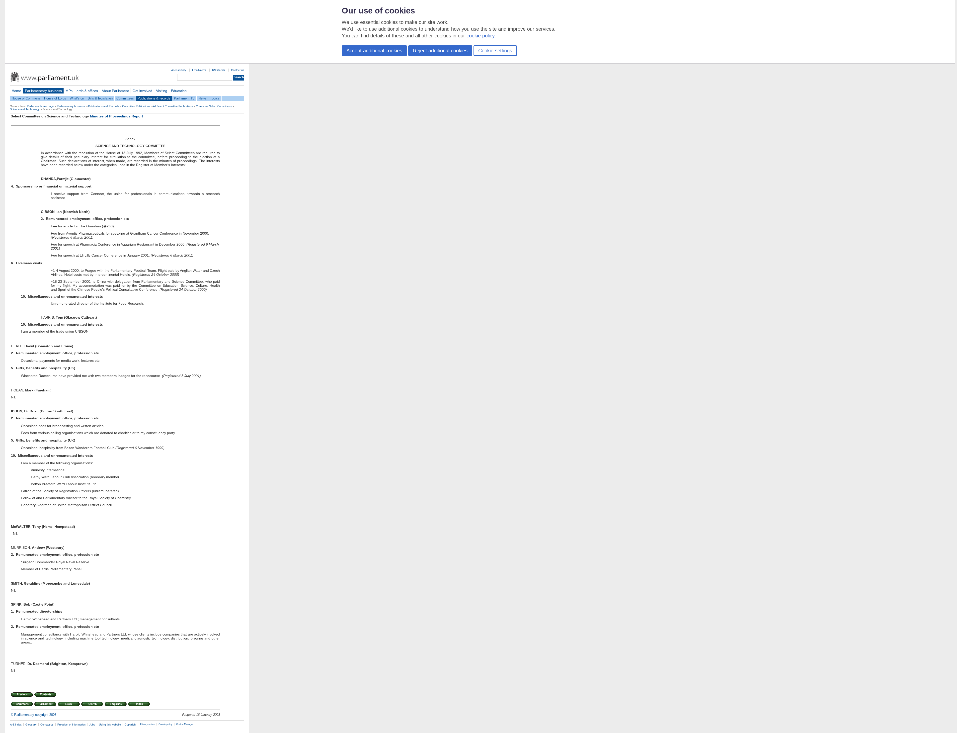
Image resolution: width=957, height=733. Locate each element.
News (202, 98)
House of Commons (26, 98)
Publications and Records (103, 106)
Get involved (142, 91)
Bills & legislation (100, 98)
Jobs (92, 724)
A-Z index (16, 724)
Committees (125, 98)
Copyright (130, 724)
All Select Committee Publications (173, 106)
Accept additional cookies (374, 50)
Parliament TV (184, 98)
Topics (215, 98)
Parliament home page (40, 106)
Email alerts (199, 70)
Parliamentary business (43, 91)
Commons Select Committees (214, 106)
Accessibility (178, 70)
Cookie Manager (184, 724)
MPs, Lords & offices (82, 91)
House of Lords (55, 98)
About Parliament (115, 91)
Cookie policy (165, 724)
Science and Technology (25, 109)
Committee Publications (136, 106)
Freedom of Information (71, 724)
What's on (77, 98)
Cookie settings (495, 50)
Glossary (31, 724)
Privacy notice (147, 724)
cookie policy (480, 35)
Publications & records (154, 98)
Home (16, 91)
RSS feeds (218, 70)
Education (179, 91)
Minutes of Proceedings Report (116, 116)
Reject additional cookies (440, 50)
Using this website (110, 724)
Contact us (237, 70)
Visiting (161, 91)
